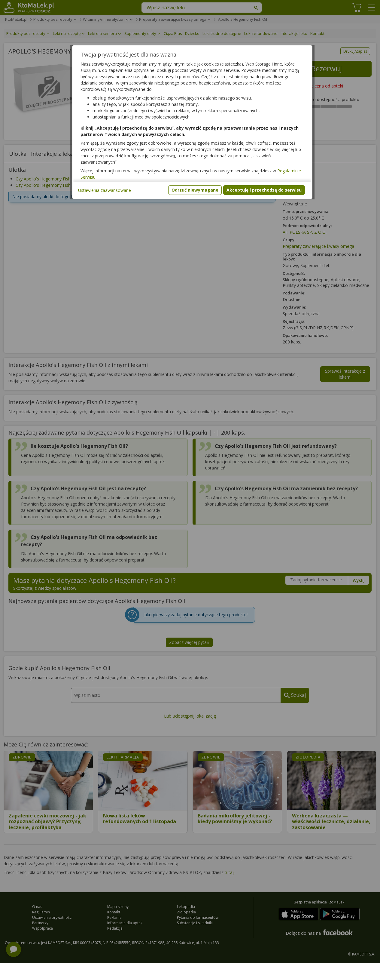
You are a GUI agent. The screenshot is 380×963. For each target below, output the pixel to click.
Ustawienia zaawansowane (104, 190)
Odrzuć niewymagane (195, 190)
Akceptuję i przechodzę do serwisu (264, 190)
